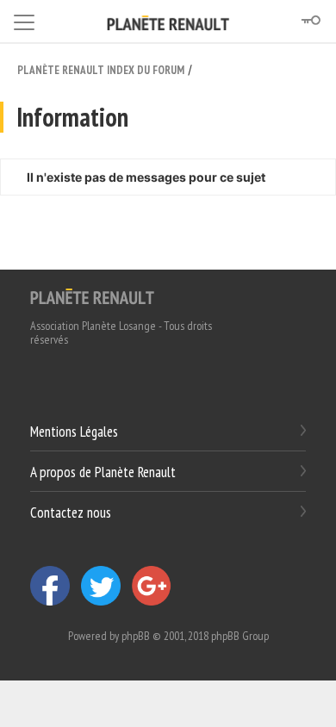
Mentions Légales (74, 431)
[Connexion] (310, 21)
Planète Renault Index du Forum (100, 70)
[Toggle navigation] (24, 19)
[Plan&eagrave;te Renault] (92, 295)
